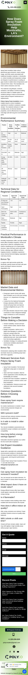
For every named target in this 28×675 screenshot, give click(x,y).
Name (4, 538)
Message (5, 556)
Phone (4, 544)
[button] (25, 2)
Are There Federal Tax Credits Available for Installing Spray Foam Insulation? (13, 617)
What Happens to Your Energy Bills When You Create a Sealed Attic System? (13, 593)
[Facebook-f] (10, 651)
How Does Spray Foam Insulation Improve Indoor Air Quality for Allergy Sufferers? (14, 609)
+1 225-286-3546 (6, 463)
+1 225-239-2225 (14, 639)
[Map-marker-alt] (14, 651)
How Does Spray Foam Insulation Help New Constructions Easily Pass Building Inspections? (13, 585)
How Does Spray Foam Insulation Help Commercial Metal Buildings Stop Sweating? (12, 601)
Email (4, 550)
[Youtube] (18, 651)
